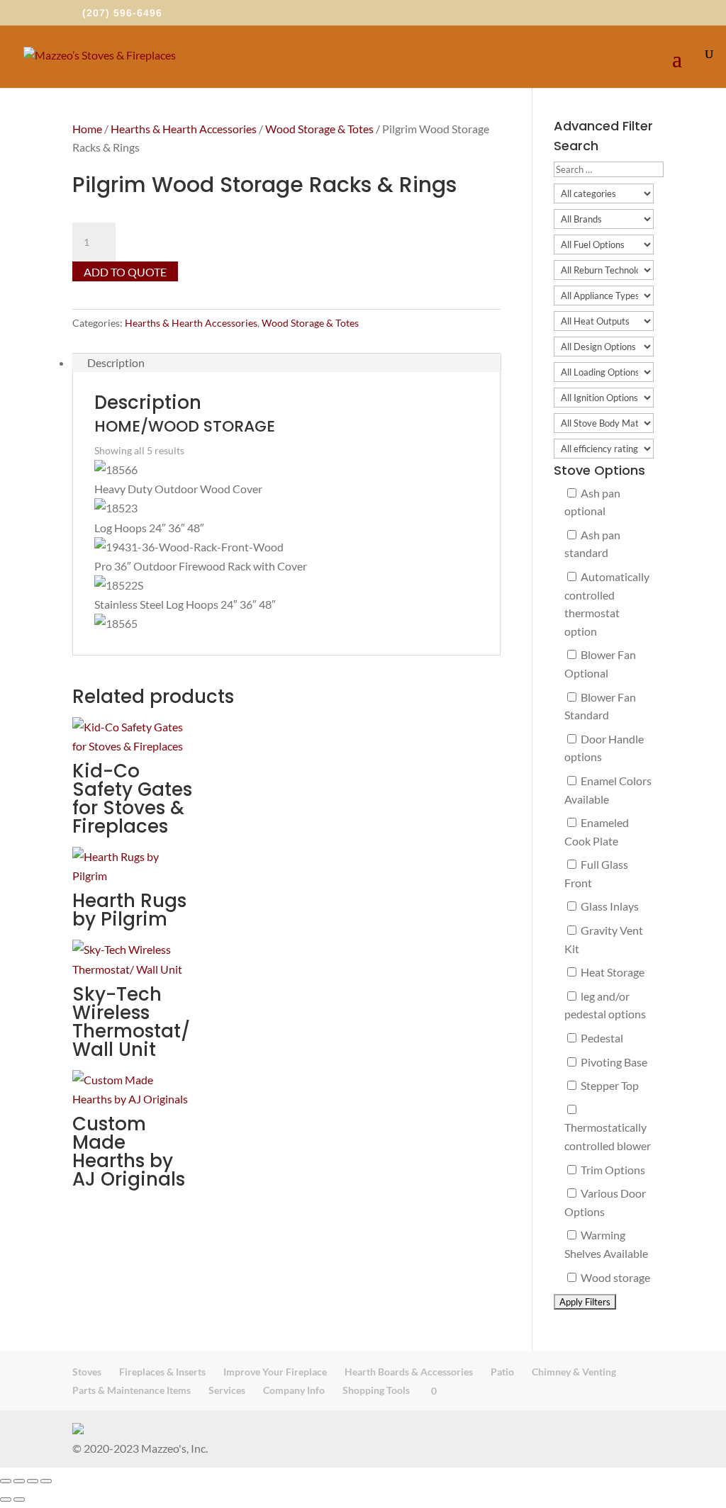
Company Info (294, 1390)
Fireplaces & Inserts (162, 1372)
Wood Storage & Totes (319, 128)
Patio (502, 1372)
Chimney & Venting (574, 1372)
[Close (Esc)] (46, 1481)
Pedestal (601, 1038)
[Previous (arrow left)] (5, 1499)
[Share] (32, 1481)
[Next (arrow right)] (19, 1499)
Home (87, 128)
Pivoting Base (613, 1062)
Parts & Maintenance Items (131, 1390)
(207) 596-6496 (122, 12)
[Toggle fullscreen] (19, 1481)
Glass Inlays (609, 906)
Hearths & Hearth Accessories (184, 128)
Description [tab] (116, 362)
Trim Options (612, 1169)
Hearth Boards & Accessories (409, 1372)
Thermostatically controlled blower (607, 1136)
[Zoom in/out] (5, 1481)
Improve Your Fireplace (275, 1372)
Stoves (86, 1372)
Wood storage (614, 1277)
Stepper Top (609, 1085)
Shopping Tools (376, 1390)
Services (226, 1390)
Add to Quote (125, 271)
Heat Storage (611, 972)
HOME (117, 426)
